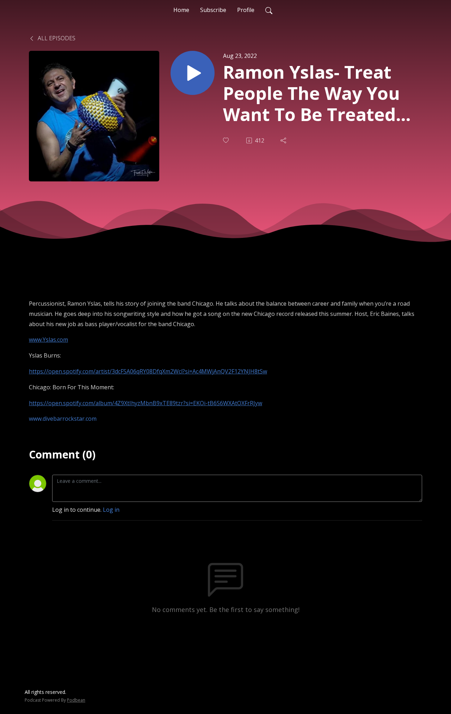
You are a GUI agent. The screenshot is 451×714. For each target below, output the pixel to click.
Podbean (76, 700)
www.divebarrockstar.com (63, 418)
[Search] (268, 10)
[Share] (284, 140)
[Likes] (226, 140)
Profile (245, 10)
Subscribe (213, 10)
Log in (111, 510)
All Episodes (55, 38)
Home (181, 10)
